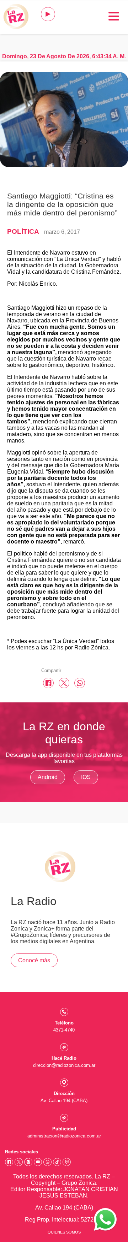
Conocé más (34, 960)
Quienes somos (64, 1232)
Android (48, 777)
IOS (86, 777)
